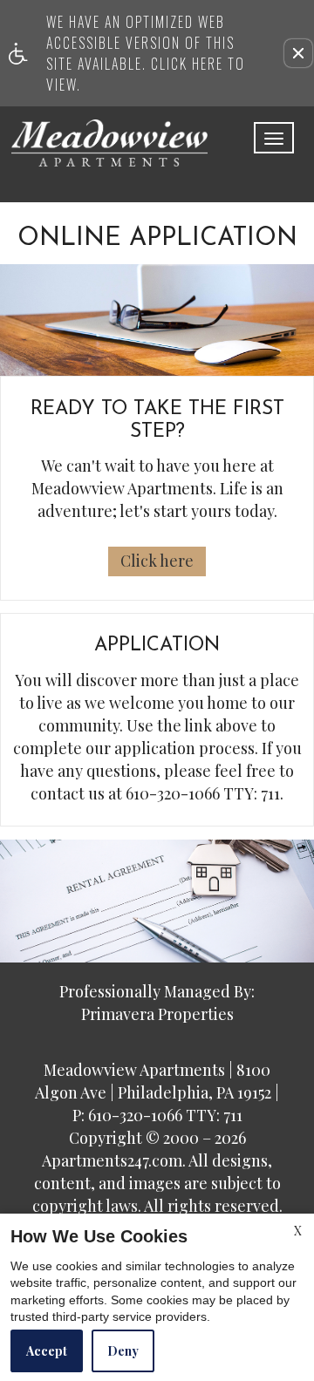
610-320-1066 (203, 794)
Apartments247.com (112, 1161)
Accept (46, 1351)
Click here (157, 560)
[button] (298, 53)
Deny (123, 1351)
